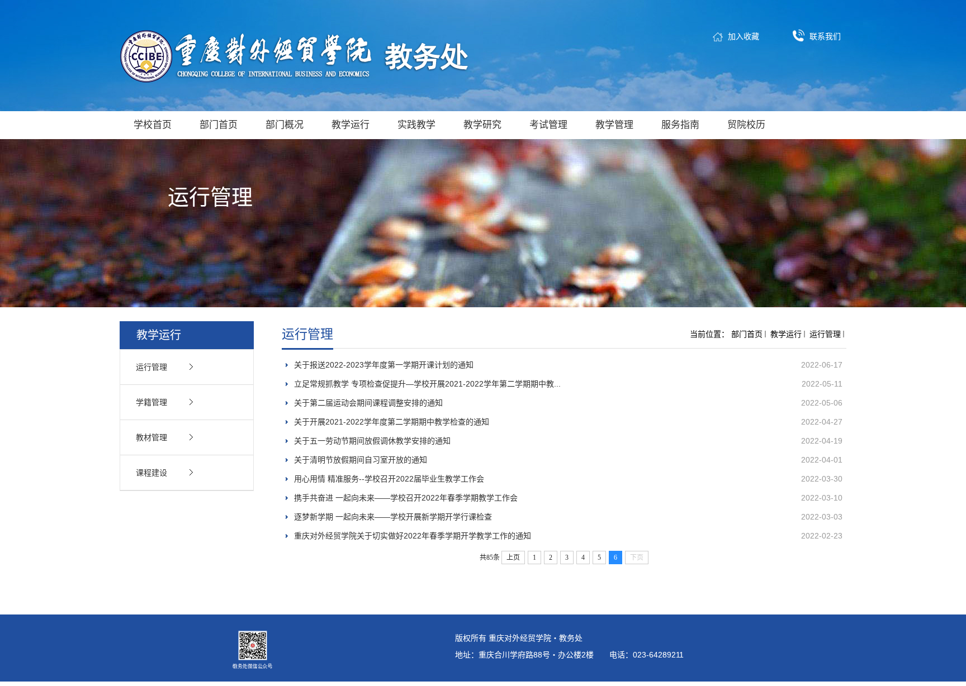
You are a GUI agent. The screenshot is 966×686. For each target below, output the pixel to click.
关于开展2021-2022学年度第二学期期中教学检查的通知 (391, 421)
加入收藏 (743, 36)
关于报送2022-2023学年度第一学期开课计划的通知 (383, 364)
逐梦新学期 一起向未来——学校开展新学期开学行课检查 (393, 516)
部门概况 (285, 125)
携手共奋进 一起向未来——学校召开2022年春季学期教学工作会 (406, 497)
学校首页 (153, 125)
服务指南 (680, 125)
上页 (513, 557)
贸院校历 (746, 125)
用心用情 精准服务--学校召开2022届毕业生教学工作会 (389, 478)
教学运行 (351, 125)
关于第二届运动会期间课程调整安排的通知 (368, 402)
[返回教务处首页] (298, 56)
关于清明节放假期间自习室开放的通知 (360, 459)
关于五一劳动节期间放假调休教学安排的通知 (372, 440)
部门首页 (219, 125)
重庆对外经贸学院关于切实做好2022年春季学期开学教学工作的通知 (412, 535)
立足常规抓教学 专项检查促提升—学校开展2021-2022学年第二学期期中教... (427, 383)
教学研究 (482, 125)
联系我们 (825, 36)
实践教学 (416, 125)
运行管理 (825, 334)
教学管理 (614, 125)
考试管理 (548, 125)
